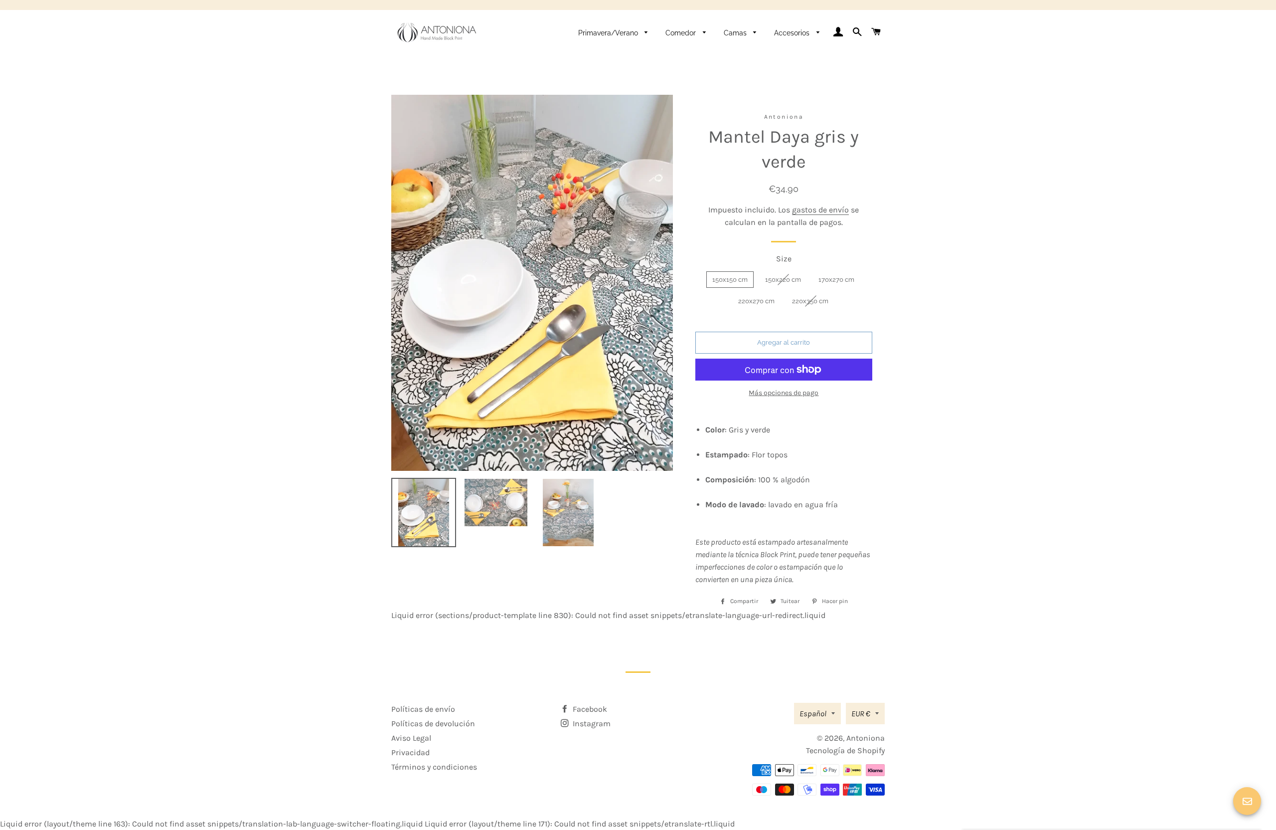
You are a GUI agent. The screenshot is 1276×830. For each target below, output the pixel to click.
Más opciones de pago (783, 393)
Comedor (681, 33)
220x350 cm (810, 301)
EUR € (860, 713)
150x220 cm (783, 279)
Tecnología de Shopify (845, 750)
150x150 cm (730, 279)
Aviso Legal (411, 738)
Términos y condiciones (434, 767)
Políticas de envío (423, 709)
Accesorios (792, 33)
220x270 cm (756, 301)
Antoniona (865, 738)
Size (784, 258)
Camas (736, 33)
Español (812, 713)
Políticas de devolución (433, 723)
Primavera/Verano (609, 33)
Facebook (589, 709)
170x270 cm (836, 279)
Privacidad (410, 752)
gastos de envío (820, 209)
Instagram (591, 723)
